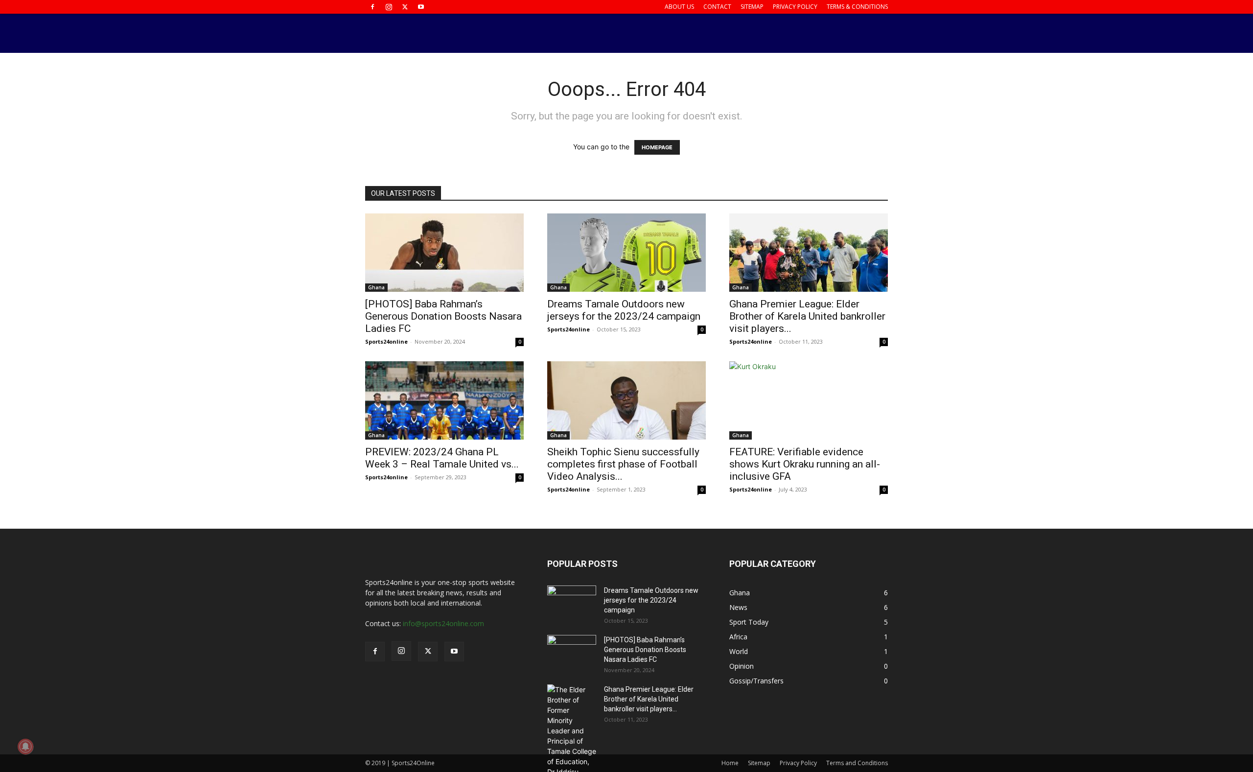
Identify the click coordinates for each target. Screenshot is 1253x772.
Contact (717, 6)
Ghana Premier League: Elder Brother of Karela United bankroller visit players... (807, 316)
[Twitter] (404, 7)
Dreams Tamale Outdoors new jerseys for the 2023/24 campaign (623, 310)
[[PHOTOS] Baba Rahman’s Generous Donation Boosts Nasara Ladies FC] (444, 252)
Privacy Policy (795, 6)
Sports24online (386, 341)
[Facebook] (372, 7)
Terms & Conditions (857, 6)
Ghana (376, 287)
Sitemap (752, 6)
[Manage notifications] (25, 746)
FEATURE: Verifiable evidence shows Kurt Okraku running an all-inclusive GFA (804, 464)
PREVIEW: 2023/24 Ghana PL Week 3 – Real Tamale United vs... (442, 458)
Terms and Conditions (857, 763)
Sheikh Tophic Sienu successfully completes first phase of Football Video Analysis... (623, 464)
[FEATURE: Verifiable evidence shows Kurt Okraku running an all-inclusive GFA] (808, 400)
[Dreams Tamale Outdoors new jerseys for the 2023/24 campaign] (626, 252)
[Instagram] (388, 7)
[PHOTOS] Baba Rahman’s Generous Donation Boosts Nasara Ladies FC (443, 316)
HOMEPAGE (657, 147)
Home (730, 763)
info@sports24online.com (443, 623)
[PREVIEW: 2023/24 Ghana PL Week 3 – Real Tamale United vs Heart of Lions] (444, 400)
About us (679, 6)
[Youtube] (421, 7)
